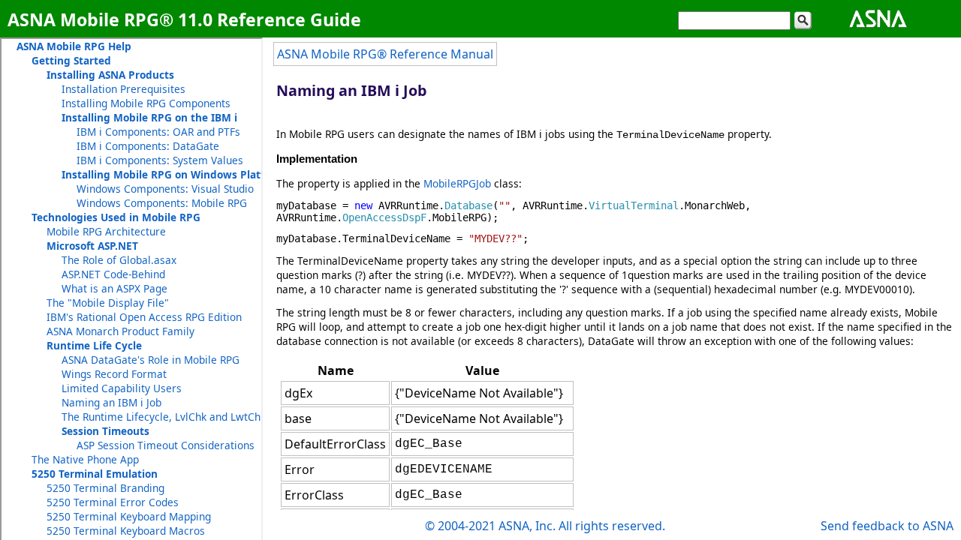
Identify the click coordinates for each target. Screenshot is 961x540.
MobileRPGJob (457, 183)
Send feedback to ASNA (887, 526)
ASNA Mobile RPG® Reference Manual (385, 54)
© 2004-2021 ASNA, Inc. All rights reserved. (545, 526)
